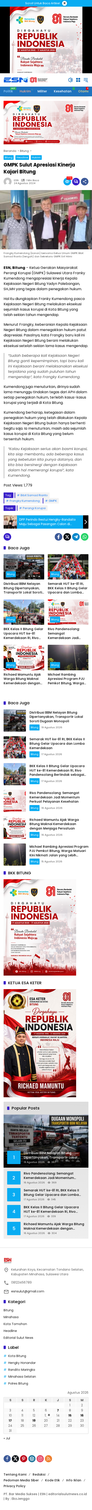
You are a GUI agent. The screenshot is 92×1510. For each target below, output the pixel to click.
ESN (16, 180)
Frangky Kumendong (25, 501)
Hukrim (36, 157)
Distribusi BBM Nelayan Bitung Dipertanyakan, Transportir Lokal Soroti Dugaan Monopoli (23, 588)
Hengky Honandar (22, 1363)
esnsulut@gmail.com (27, 1291)
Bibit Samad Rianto (34, 495)
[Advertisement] (46, 1464)
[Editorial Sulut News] (26, 79)
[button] (70, 80)
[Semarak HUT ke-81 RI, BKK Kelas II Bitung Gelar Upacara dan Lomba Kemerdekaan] (68, 566)
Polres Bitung (18, 1383)
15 (69, 1415)
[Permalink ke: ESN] (9, 182)
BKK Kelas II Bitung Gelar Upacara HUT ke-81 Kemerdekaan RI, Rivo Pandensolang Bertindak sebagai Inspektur (24, 633)
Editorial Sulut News (18, 1337)
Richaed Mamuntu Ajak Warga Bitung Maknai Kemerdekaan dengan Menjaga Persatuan (22, 679)
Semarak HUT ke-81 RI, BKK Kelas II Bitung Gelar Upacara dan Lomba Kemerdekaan (68, 588)
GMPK (53, 501)
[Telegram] (76, 537)
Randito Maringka (21, 1369)
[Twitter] (67, 537)
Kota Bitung (17, 1356)
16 (82, 1415)
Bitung (9, 157)
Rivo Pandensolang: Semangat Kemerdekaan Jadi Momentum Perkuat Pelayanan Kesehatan (66, 633)
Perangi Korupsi (34, 508)
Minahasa (11, 1317)
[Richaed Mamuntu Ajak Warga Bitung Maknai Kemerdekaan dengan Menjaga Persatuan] (24, 657)
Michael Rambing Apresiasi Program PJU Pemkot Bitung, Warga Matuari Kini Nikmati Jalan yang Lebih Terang (68, 679)
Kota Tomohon (15, 1324)
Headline (22, 157)
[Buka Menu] (78, 80)
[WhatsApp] (84, 537)
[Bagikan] (84, 181)
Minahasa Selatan (22, 1376)
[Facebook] (58, 537)
